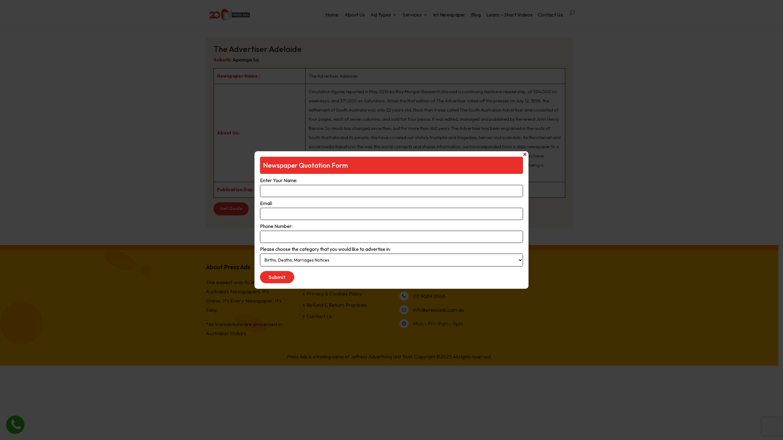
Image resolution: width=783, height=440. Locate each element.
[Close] (525, 154)
